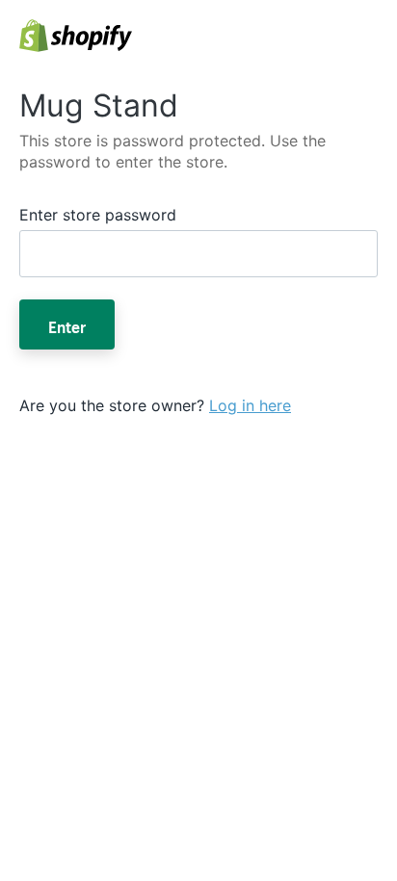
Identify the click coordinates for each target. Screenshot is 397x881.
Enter (67, 324)
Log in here (250, 405)
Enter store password (97, 214)
